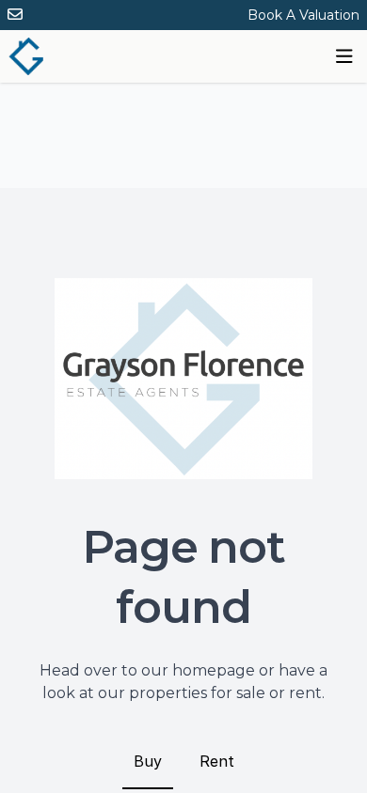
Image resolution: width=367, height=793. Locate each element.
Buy (148, 761)
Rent (216, 761)
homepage (213, 670)
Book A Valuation (303, 15)
